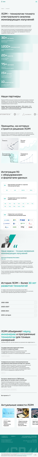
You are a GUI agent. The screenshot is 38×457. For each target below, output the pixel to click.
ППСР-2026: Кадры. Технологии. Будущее (7, 423)
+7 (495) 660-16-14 (4, 436)
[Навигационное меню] (36, 1)
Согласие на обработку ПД (6, 440)
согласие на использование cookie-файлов (24, 454)
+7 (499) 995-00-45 (4, 437)
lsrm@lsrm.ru (13, 436)
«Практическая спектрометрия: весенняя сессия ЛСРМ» (23, 423)
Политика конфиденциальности (6, 439)
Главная (2, 8)
